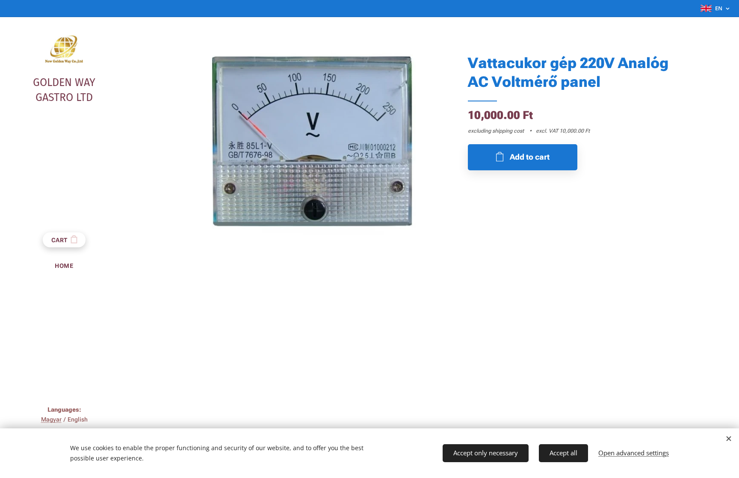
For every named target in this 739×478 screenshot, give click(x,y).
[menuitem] (64, 266)
